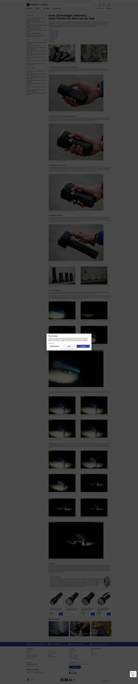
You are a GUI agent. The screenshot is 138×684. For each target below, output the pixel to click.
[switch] (133, 676)
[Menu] (136, 672)
